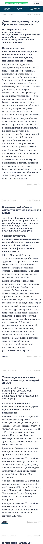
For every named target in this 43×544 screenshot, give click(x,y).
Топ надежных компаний (34, 8)
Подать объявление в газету (16, 3)
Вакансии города (6, 8)
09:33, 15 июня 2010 (34, 536)
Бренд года (19, 8)
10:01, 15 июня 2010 (34, 370)
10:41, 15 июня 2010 (34, 200)
